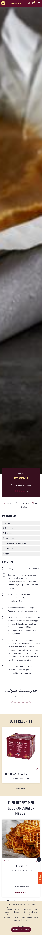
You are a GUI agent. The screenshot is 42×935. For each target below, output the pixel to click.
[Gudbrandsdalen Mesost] (21, 745)
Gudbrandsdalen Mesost (21, 776)
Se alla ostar (20, 788)
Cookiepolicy (25, 920)
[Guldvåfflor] (21, 839)
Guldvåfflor (21, 866)
